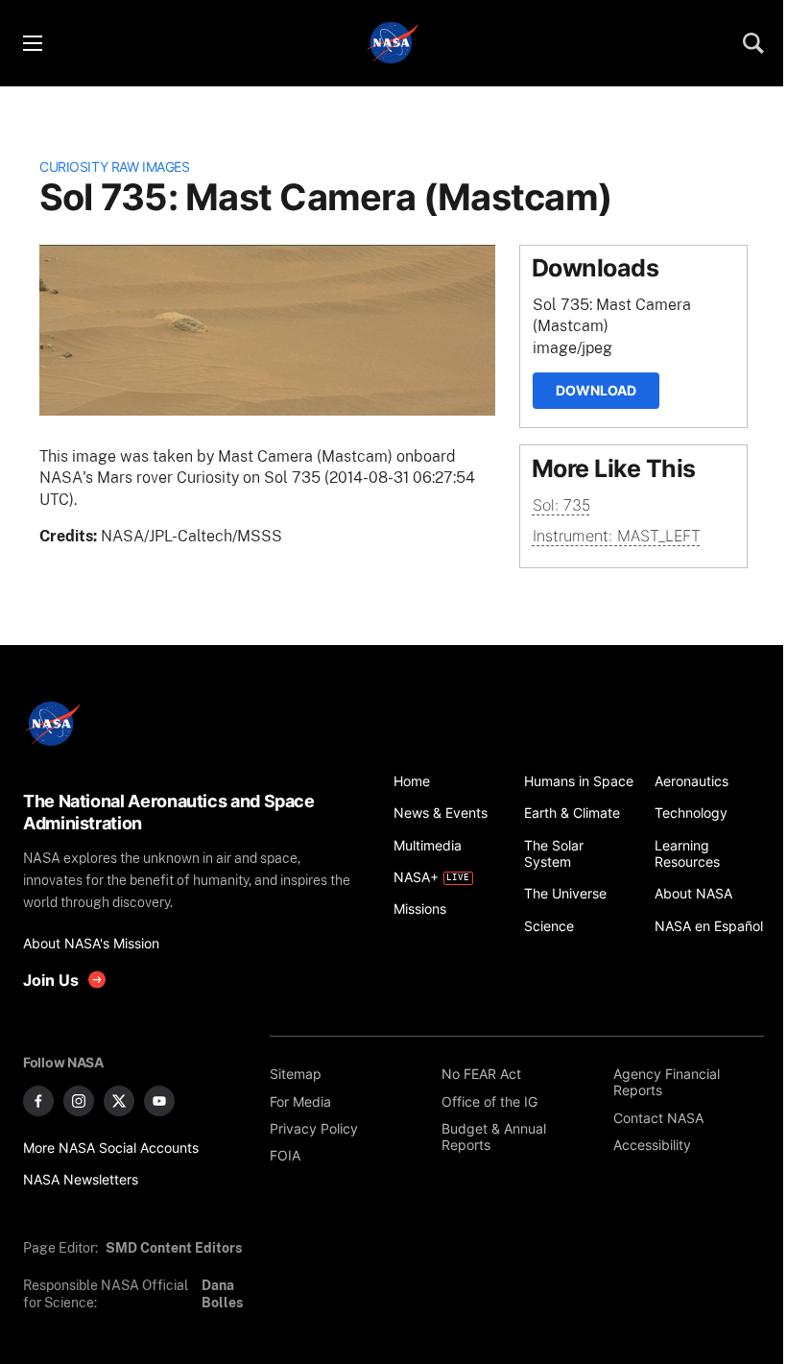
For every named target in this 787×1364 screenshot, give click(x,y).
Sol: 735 (561, 504)
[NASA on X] (119, 1101)
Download (596, 390)
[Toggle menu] (31, 43)
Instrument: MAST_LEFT (617, 535)
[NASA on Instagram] (78, 1101)
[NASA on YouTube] (159, 1101)
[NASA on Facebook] (38, 1101)
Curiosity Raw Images (114, 166)
